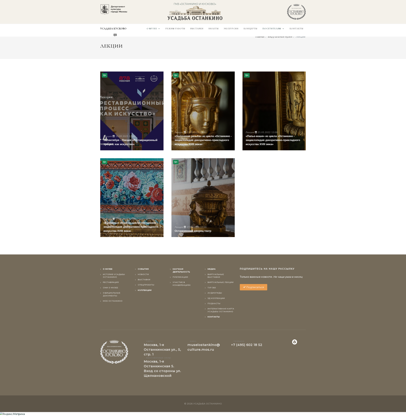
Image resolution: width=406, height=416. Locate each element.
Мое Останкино (113, 301)
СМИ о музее (110, 288)
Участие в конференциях (182, 283)
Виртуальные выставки (216, 275)
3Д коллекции (216, 298)
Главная (259, 36)
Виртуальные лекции (221, 282)
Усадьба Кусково (113, 28)
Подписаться (255, 287)
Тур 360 (212, 288)
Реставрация (111, 282)
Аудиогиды (215, 293)
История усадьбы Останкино (114, 275)
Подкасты (214, 303)
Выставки (144, 279)
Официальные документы (111, 294)
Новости (143, 274)
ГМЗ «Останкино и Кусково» (195, 4)
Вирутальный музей (280, 36)
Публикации (180, 277)
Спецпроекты (146, 285)
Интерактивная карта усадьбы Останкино (221, 310)
